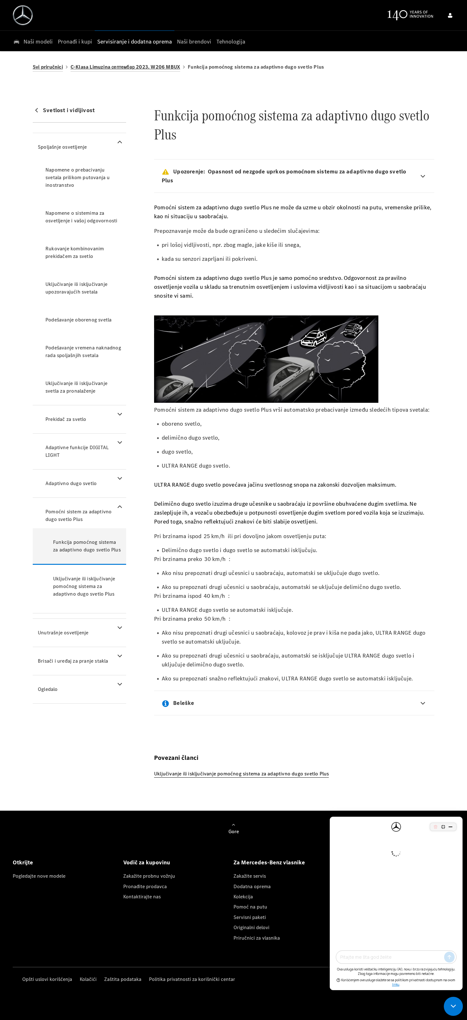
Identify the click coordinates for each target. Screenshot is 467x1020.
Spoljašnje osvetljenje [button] (62, 147)
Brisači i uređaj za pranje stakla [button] (73, 661)
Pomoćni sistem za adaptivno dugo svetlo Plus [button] (78, 515)
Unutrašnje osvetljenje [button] (63, 632)
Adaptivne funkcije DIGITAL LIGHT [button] (77, 451)
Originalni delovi (251, 927)
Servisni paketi (250, 917)
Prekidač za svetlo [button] (65, 419)
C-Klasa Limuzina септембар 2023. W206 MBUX (125, 67)
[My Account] (450, 15)
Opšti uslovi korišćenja (47, 979)
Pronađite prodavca (145, 886)
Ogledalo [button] (48, 689)
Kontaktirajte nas (142, 896)
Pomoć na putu (250, 906)
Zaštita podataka (122, 979)
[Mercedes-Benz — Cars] (23, 15)
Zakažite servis (250, 876)
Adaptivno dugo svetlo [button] (71, 483)
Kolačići (88, 979)
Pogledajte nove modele (39, 876)
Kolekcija (243, 896)
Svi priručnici (48, 67)
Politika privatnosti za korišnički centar (192, 979)
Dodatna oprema (252, 886)
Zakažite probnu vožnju (149, 876)
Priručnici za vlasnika (257, 938)
